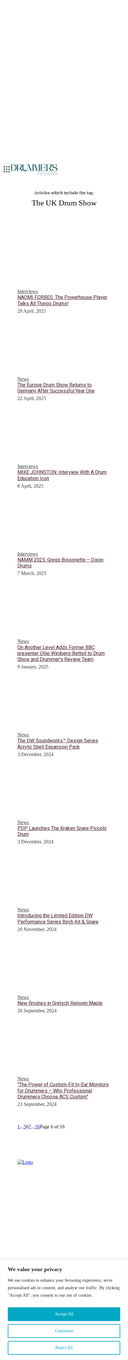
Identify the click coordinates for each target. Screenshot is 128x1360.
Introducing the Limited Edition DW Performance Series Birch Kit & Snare (57, 918)
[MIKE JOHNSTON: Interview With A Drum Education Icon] (64, 435)
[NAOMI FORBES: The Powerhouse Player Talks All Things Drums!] (64, 261)
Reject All (64, 1347)
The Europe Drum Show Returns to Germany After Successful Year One (56, 388)
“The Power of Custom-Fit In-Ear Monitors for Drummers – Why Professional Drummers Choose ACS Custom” (63, 1090)
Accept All (64, 1314)
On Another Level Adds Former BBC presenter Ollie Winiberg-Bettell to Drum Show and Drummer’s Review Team (61, 653)
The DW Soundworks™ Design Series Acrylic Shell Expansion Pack (57, 744)
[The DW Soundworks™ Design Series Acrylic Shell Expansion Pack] (64, 704)
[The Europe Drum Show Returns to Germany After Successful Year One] (64, 348)
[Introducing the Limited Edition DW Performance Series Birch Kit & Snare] (64, 879)
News (23, 379)
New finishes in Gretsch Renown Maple (60, 1003)
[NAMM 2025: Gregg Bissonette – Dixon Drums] (64, 523)
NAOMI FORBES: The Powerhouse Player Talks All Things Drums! (62, 300)
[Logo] (34, 170)
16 (37, 1126)
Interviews (27, 291)
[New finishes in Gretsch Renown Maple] (64, 966)
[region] (64, 1310)
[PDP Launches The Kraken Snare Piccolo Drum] (64, 792)
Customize (64, 1331)
